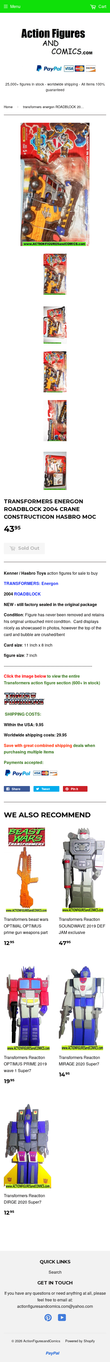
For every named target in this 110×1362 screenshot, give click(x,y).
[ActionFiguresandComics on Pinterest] (48, 1319)
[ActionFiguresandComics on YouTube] (62, 1319)
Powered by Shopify (80, 1340)
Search (55, 1272)
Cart (101, 6)
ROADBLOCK (27, 594)
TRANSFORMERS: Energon (31, 583)
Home (8, 106)
